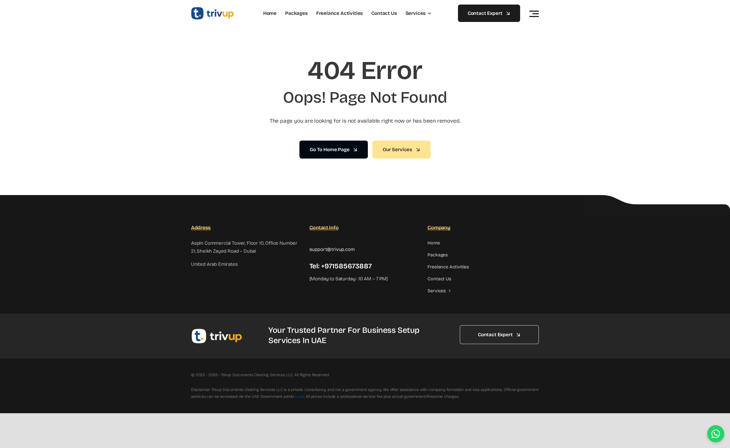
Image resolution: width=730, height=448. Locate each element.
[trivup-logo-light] (216, 331)
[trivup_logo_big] (212, 9)
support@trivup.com (332, 249)
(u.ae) (299, 396)
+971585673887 (346, 266)
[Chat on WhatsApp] (715, 433)
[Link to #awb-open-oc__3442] (534, 14)
